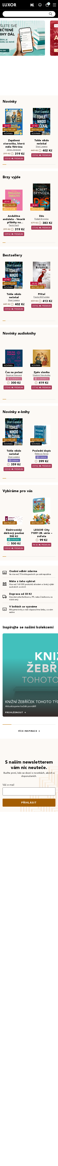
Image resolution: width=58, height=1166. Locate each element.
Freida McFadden (42, 297)
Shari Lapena (42, 146)
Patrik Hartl (14, 225)
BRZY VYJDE (9, 209)
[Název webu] (9, 4)
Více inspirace (27, 731)
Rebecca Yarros (41, 453)
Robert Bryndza (41, 219)
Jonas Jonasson (14, 149)
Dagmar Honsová (14, 375)
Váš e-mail (8, 784)
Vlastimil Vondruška (41, 375)
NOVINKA (8, 133)
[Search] (50, 14)
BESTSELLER (9, 129)
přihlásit (29, 802)
